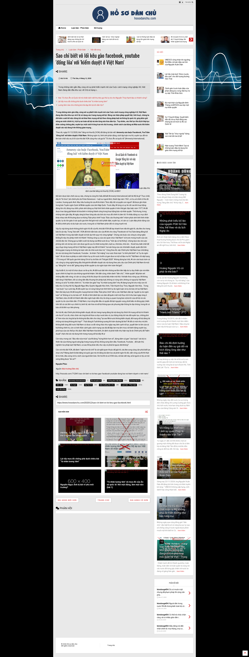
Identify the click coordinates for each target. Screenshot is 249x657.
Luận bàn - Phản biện (80, 28)
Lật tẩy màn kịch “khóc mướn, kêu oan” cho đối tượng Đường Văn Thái (177, 76)
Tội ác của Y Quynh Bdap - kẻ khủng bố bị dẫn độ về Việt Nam (180, 39)
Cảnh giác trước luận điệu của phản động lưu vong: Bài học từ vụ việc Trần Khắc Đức (177, 90)
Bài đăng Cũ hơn (139, 500)
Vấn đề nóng (96, 50)
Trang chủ (60, 50)
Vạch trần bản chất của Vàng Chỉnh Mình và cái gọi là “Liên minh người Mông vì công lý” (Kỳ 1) (144, 38)
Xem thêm (181, 245)
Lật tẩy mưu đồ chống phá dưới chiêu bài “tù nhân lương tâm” (83, 101)
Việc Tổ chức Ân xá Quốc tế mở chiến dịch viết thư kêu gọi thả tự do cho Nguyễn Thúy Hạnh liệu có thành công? (102, 98)
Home (63, 28)
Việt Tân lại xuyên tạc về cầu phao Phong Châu (76, 39)
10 (161, 541)
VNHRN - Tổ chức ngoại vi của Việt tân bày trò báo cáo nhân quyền (78, 434)
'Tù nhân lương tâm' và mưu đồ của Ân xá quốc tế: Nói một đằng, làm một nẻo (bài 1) (125, 485)
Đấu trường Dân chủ (70, 369)
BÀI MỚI (160, 52)
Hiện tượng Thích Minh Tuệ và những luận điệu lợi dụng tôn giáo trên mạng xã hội (177, 148)
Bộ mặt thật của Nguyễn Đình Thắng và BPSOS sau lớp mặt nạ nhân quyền (177, 105)
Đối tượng (98, 28)
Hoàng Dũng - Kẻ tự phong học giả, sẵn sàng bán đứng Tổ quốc (173, 185)
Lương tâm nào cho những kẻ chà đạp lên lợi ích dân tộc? (81, 105)
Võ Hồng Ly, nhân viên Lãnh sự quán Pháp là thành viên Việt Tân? (172, 431)
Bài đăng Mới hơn (67, 500)
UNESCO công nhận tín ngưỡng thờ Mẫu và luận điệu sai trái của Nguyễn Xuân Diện (177, 62)
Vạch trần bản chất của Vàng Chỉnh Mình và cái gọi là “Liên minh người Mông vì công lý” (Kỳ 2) (110, 38)
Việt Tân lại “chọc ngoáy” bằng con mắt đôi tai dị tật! (174, 390)
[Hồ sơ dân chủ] (125, 22)
